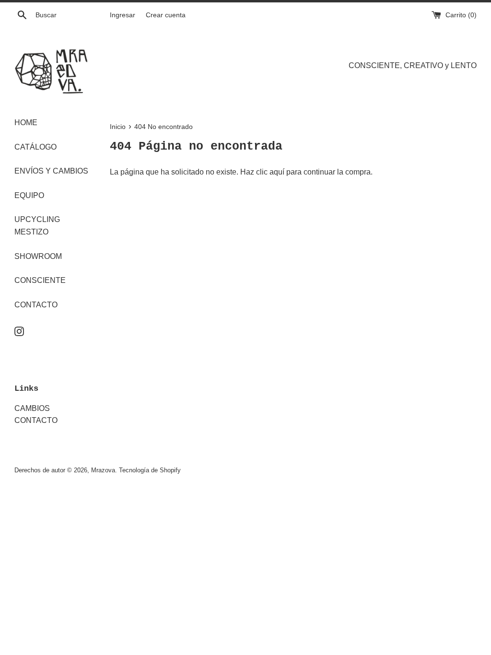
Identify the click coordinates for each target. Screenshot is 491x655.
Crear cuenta (166, 15)
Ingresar (122, 15)
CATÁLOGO (35, 147)
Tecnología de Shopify (150, 470)
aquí (276, 172)
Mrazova (103, 470)
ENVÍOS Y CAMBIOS (51, 171)
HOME (25, 122)
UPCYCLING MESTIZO (37, 225)
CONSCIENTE (40, 280)
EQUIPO (29, 195)
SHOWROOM (38, 256)
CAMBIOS (32, 408)
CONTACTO (36, 305)
